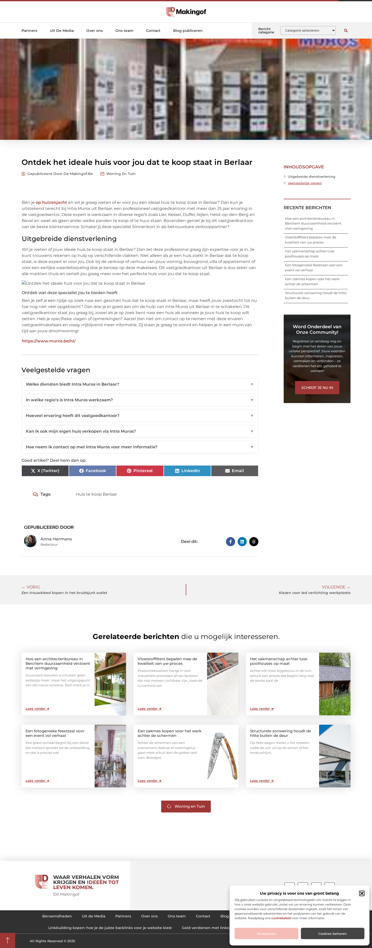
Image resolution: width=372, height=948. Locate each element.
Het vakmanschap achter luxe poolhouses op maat (278, 661)
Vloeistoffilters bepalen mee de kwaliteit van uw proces (167, 661)
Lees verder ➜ (37, 709)
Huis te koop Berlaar (96, 494)
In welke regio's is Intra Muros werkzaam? (140, 400)
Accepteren (266, 934)
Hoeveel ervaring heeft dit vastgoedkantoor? (140, 415)
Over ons (94, 30)
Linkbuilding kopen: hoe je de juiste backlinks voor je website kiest (110, 927)
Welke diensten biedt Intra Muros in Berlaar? (140, 384)
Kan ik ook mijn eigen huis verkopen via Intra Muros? (140, 431)
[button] (361, 893)
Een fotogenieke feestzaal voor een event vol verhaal (55, 733)
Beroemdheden (57, 916)
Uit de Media (93, 916)
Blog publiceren (188, 30)
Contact (153, 30)
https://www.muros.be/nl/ (49, 341)
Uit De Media (62, 30)
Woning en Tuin (121, 173)
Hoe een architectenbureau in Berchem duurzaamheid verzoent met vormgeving (313, 223)
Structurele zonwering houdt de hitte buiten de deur (280, 733)
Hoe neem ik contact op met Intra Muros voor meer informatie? (140, 447)
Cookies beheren (332, 934)
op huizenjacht (51, 202)
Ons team (124, 30)
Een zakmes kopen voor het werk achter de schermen (169, 733)
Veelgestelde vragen (305, 183)
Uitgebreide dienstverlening (311, 176)
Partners (29, 30)
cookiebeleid (281, 918)
